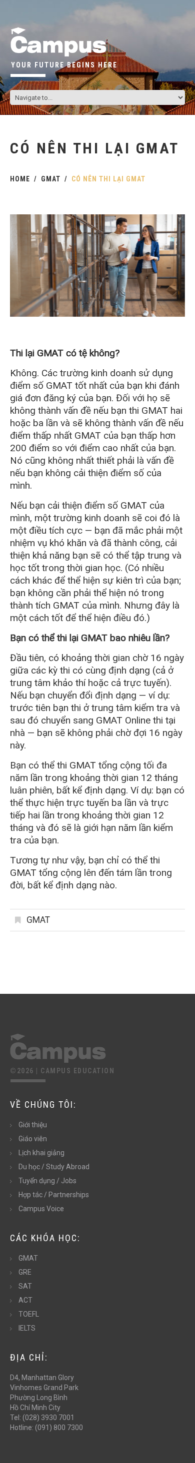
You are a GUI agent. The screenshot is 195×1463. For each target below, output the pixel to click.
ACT (25, 1300)
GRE (25, 1272)
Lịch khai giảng (41, 1153)
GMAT (50, 179)
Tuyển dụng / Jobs (47, 1181)
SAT (25, 1286)
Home (20, 179)
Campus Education (77, 1071)
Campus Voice (41, 1209)
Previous (25, 266)
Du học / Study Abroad (54, 1167)
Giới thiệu (32, 1125)
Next (170, 266)
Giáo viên (32, 1139)
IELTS (27, 1328)
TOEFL (28, 1314)
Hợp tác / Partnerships (53, 1195)
